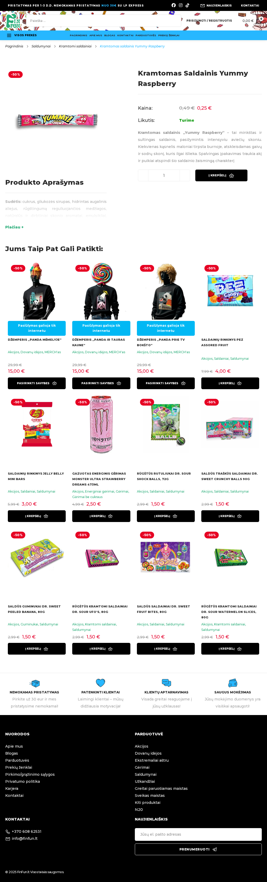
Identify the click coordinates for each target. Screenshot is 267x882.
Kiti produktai (147, 802)
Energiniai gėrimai (99, 491)
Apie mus (95, 35)
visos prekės (25, 35)
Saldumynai (41, 46)
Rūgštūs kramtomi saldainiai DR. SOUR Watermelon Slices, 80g (229, 612)
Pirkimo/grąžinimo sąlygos (30, 774)
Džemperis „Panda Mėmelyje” (35, 339)
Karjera (11, 788)
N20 (139, 809)
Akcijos (13, 352)
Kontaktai (125, 35)
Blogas (109, 35)
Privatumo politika (22, 781)
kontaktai (250, 5)
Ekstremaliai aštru (152, 760)
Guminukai (29, 624)
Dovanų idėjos (32, 352)
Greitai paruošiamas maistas (161, 788)
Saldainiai (221, 359)
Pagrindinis (78, 35)
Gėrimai (122, 491)
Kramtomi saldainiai (75, 46)
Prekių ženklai (168, 35)
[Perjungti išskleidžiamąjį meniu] (9, 35)
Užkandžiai (145, 781)
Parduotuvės (146, 35)
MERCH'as (53, 352)
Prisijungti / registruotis (209, 20)
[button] (230, 383)
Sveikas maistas (150, 795)
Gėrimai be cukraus (87, 497)
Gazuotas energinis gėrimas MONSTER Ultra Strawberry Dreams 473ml (99, 479)
